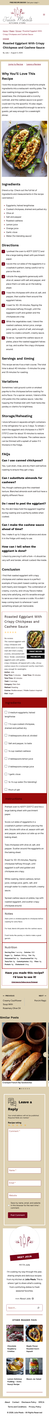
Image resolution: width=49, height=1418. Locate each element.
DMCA (41, 1402)
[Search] (38, 1307)
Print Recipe (35, 651)
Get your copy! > (24, 3)
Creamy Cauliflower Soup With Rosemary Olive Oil (12, 1002)
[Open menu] (44, 14)
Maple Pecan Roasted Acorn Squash (32, 1348)
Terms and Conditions (17, 1407)
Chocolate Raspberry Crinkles (11, 1348)
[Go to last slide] (3, 1054)
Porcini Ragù (40, 998)
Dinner (6, 39)
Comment (14, 1131)
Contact (15, 1402)
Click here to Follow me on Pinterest (25, 982)
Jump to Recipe (15, 64)
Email (12, 1183)
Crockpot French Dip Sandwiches (17, 1082)
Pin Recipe (36, 657)
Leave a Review (33, 64)
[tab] (19, 1088)
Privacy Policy (35, 1407)
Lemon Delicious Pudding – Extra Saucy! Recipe (14, 1381)
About (7, 1402)
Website (13, 1195)
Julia (7, 53)
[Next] (45, 1054)
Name (12, 1170)
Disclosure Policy (29, 1402)
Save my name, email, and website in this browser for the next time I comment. (25, 1205)
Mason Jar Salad (33, 1379)
